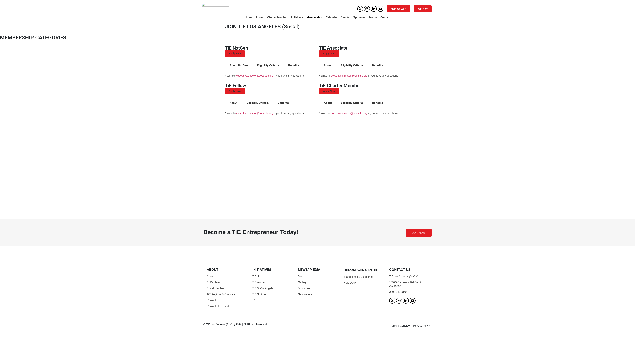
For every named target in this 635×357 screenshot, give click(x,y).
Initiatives (297, 17)
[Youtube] (380, 9)
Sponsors (359, 17)
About (260, 17)
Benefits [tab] (293, 65)
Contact (385, 17)
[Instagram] (367, 9)
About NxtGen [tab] (239, 65)
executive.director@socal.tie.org (254, 75)
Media (373, 17)
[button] (235, 53)
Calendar (331, 17)
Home (248, 17)
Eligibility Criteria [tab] (268, 65)
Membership (314, 17)
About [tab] (328, 65)
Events (345, 17)
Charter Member (277, 17)
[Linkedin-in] (374, 9)
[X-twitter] (360, 9)
